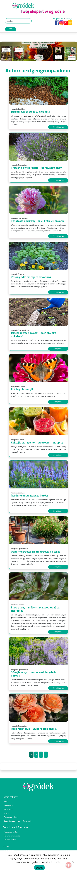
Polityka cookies (10, 839)
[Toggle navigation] (10, 29)
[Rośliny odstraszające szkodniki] (38, 256)
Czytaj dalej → (58, 127)
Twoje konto (8, 809)
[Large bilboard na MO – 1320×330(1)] (38, 52)
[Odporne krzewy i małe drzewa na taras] (38, 530)
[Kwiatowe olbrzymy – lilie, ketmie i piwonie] (38, 200)
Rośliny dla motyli (22, 389)
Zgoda (39, 867)
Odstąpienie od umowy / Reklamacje (17, 820)
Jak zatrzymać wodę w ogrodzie (30, 112)
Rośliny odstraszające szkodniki (31, 277)
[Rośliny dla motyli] (38, 368)
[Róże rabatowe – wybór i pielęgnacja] (38, 708)
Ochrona (21, 274)
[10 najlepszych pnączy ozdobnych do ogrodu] (38, 651)
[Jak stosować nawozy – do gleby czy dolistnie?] (38, 312)
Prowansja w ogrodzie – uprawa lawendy (36, 168)
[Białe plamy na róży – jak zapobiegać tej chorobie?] (38, 586)
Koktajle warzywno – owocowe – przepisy (37, 442)
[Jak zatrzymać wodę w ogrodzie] (38, 91)
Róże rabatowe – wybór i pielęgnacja (34, 729)
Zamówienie (8, 805)
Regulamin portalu (11, 831)
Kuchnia (21, 439)
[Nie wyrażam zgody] (72, 862)
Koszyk (69, 18)
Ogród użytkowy (23, 330)
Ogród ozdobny (23, 165)
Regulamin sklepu (11, 817)
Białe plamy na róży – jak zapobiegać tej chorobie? (35, 609)
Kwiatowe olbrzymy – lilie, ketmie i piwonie (38, 221)
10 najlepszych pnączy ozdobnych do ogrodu (34, 674)
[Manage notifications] (68, 865)
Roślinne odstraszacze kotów (29, 495)
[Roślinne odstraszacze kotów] (38, 474)
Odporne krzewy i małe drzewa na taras (35, 552)
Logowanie (58, 18)
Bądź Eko (21, 109)
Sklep (6, 801)
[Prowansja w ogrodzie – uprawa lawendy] (38, 147)
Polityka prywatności (12, 835)
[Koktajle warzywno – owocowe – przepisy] (38, 421)
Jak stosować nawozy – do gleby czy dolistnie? (33, 334)
